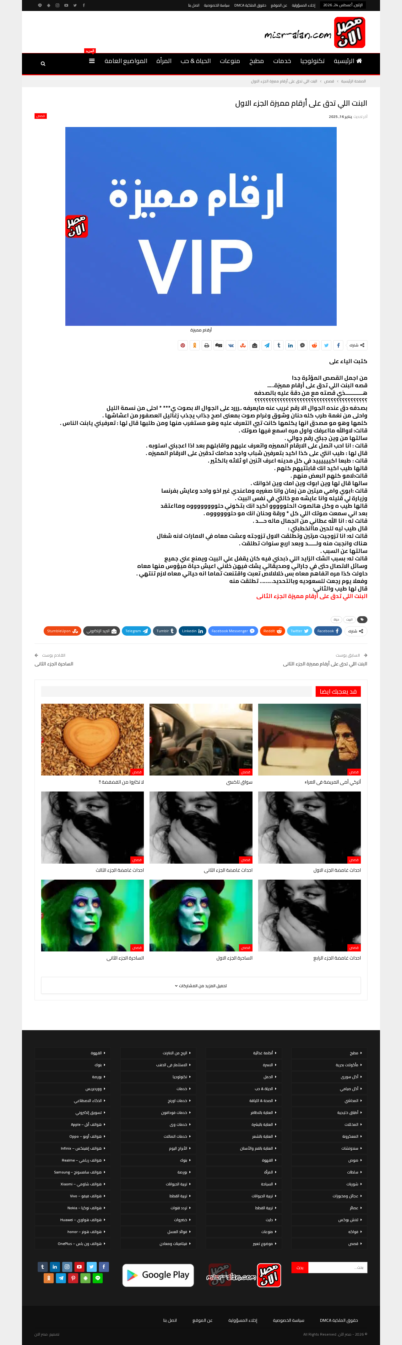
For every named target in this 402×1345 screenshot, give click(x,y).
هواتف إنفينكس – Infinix (81, 1148)
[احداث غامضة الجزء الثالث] (92, 827)
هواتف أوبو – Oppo (85, 1136)
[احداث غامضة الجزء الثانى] (200, 827)
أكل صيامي (349, 1088)
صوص (353, 1160)
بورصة (182, 1172)
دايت (269, 1219)
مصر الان (41, 1334)
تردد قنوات (179, 1207)
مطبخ (256, 60)
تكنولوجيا (312, 60)
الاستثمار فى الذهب (171, 1064)
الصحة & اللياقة (261, 1100)
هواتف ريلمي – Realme (82, 1160)
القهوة (267, 1160)
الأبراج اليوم (178, 1148)
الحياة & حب (196, 60)
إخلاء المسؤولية (303, 5)
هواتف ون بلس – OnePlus (80, 1243)
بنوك (183, 1160)
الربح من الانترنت (175, 1052)
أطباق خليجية (347, 1112)
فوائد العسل (177, 1231)
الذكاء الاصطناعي (88, 1100)
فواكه (353, 1231)
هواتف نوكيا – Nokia (85, 1207)
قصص (40, 116)
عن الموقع (279, 5)
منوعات (230, 60)
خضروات (180, 1219)
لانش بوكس (348, 1219)
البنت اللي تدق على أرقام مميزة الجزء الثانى (325, 663)
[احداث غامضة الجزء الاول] (309, 827)
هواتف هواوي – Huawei (81, 1219)
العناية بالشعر (262, 1136)
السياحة (267, 1184)
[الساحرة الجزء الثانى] (92, 915)
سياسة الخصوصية (217, 5)
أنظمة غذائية (263, 1052)
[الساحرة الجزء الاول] (200, 915)
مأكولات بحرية (347, 1064)
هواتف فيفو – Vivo (86, 1195)
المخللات (351, 1124)
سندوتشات (349, 1148)
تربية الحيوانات (262, 1195)
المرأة (163, 60)
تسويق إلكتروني (88, 1112)
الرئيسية (344, 60)
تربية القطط (264, 1207)
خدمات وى (178, 1124)
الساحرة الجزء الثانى (54, 663)
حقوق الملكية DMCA (250, 5)
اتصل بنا (193, 5)
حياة (336, 619)
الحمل (268, 1076)
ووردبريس (93, 1088)
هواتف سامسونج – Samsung (78, 1172)
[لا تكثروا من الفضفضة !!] (92, 740)
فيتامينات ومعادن (173, 1243)
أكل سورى (349, 1076)
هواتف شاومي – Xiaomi (81, 1184)
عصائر (354, 1207)
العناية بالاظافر (262, 1112)
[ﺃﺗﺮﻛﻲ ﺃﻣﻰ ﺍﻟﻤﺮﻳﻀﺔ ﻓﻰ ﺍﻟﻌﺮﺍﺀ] (309, 740)
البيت (349, 619)
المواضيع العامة (126, 60)
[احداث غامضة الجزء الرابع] (309, 915)
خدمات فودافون (174, 1112)
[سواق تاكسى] (200, 740)
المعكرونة (350, 1136)
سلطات (352, 1172)
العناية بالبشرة (262, 1124)
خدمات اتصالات (175, 1136)
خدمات (282, 60)
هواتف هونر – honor (85, 1231)
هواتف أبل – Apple (86, 1124)
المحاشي (351, 1100)
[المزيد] (91, 60)
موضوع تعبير (263, 1243)
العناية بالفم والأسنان (256, 1148)
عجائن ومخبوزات (345, 1195)
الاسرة (268, 1064)
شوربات (352, 1184)
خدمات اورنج (177, 1100)
